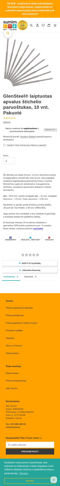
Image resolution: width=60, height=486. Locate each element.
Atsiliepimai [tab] (9, 276)
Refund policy (12, 353)
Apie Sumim (11, 388)
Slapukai (10, 338)
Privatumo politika (14, 330)
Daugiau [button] (23, 473)
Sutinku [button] (30, 481)
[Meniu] (55, 25)
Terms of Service (14, 345)
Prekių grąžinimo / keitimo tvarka (21, 323)
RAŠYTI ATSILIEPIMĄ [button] (31, 263)
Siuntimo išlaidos (28, 136)
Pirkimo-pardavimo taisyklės (19, 308)
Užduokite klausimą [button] (31, 270)
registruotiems (30, 128)
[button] (8, 33)
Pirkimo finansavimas (16, 380)
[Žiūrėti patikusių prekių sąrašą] (43, 25)
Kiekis (5, 155)
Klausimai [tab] (28, 276)
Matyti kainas (12, 373)
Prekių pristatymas (15, 315)
